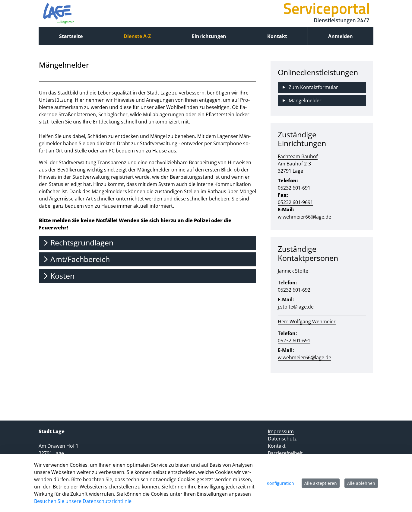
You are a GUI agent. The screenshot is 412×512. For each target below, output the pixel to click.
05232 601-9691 (295, 202)
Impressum (281, 431)
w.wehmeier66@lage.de (304, 216)
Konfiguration (280, 483)
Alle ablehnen (361, 483)
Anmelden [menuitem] (340, 36)
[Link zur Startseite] (58, 13)
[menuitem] (71, 36)
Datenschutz (282, 438)
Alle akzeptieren (320, 483)
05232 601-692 (294, 289)
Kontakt (277, 446)
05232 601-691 (294, 187)
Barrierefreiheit (285, 453)
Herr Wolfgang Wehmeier (307, 321)
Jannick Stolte (293, 270)
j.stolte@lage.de (296, 306)
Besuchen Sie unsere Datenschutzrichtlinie (83, 501)
